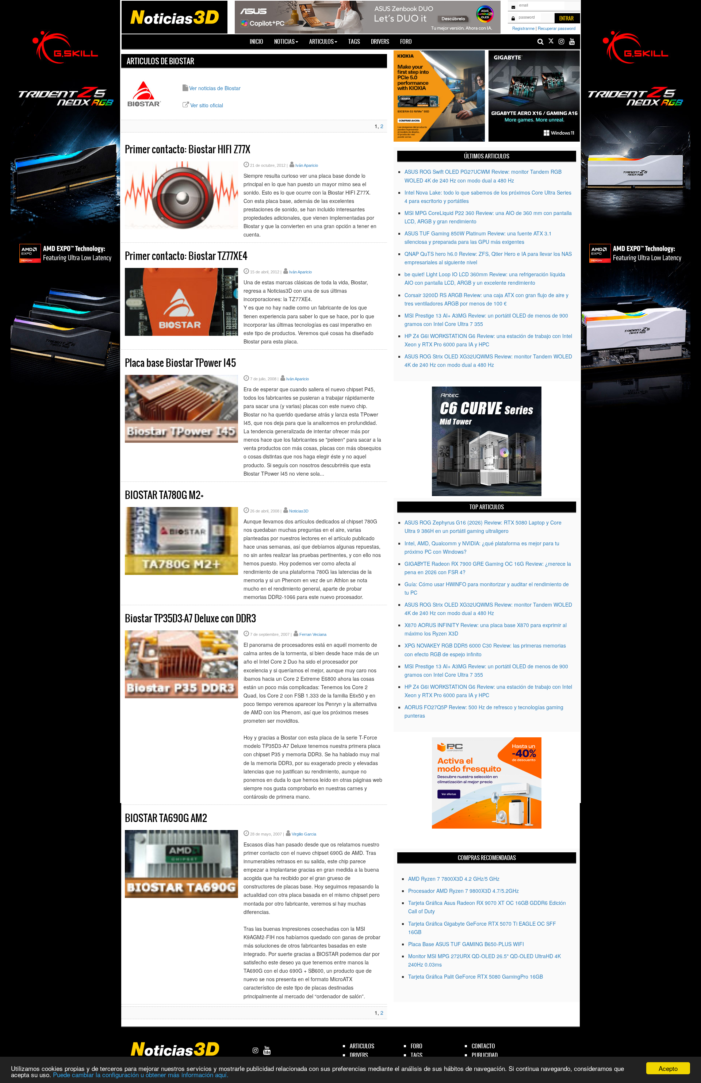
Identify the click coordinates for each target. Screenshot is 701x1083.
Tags (354, 41)
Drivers (380, 41)
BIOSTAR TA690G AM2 (166, 818)
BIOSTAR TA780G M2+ (164, 495)
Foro (406, 41)
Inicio (259, 41)
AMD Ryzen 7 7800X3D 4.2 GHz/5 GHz (453, 878)
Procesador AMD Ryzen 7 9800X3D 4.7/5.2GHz (463, 890)
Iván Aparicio (306, 165)
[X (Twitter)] (551, 41)
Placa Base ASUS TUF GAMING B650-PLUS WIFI (466, 944)
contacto (483, 1046)
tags (416, 1055)
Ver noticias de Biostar (215, 88)
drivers (359, 1055)
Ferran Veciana (312, 634)
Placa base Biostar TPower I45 (180, 363)
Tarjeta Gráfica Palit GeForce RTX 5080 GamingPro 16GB (475, 976)
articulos (362, 1046)
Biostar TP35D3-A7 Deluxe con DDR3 (190, 618)
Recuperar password (556, 28)
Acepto (668, 1068)
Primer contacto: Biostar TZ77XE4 (186, 256)
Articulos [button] (321, 41)
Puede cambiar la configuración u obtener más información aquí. (141, 1074)
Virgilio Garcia (304, 834)
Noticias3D (299, 511)
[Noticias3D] (174, 16)
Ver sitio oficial (206, 105)
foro (416, 1046)
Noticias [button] (284, 41)
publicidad (485, 1055)
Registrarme (523, 28)
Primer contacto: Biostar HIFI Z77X (187, 149)
